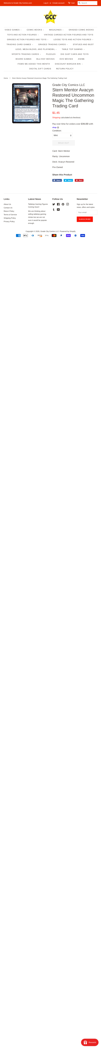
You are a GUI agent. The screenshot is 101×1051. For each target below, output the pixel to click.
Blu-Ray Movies (45, 59)
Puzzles (51, 54)
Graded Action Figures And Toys (27, 39)
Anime (81, 59)
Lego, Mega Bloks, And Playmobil (35, 49)
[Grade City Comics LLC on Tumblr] (53, 210)
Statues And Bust (83, 44)
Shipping (56, 117)
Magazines (55, 30)
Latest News (34, 199)
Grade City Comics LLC (49, 231)
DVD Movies (66, 59)
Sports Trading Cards (26, 54)
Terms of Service (10, 215)
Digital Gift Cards (40, 69)
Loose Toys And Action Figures (73, 39)
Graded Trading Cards (52, 44)
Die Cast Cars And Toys (75, 54)
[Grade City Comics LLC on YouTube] (58, 210)
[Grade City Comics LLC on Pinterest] (63, 205)
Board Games (24, 59)
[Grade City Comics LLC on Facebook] (58, 205)
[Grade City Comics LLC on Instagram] (67, 205)
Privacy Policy (9, 221)
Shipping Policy (10, 218)
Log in (46, 3)
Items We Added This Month (33, 64)
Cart (73, 3)
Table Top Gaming (73, 49)
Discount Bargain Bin (68, 64)
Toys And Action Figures (22, 35)
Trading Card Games (19, 44)
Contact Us (8, 208)
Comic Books (35, 30)
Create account (58, 3)
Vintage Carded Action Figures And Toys (68, 35)
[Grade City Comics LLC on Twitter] (53, 205)
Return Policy (65, 69)
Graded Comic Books (81, 30)
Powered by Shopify (68, 231)
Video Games (12, 30)
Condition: (57, 131)
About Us (7, 204)
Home (6, 78)
